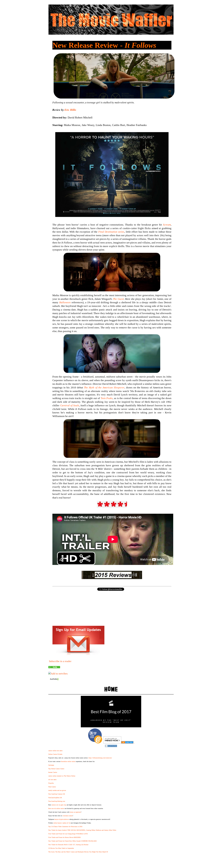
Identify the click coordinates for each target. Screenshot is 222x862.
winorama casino (68, 816)
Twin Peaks (107, 398)
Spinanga (51, 765)
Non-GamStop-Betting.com (56, 801)
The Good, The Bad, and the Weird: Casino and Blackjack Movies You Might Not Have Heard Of (78, 852)
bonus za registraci (75, 812)
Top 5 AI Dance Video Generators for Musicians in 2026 (65, 826)
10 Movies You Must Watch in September (61, 848)
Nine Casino (52, 787)
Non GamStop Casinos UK (56, 794)
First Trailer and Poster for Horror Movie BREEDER (64, 837)
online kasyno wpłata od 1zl (61, 823)
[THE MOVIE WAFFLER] (54, 667)
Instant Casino (52, 772)
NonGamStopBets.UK (55, 797)
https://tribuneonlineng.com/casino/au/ (100, 758)
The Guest (118, 299)
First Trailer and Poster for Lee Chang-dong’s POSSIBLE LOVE (68, 834)
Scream (167, 224)
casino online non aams (55, 750)
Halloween (65, 302)
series (111, 231)
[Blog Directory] (127, 742)
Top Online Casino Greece (56, 769)
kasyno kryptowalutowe (62, 819)
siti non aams (52, 779)
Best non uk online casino (56, 808)
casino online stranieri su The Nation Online (61, 776)
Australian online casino (68, 761)
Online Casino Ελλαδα (55, 754)
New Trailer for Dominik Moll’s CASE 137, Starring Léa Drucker (68, 844)
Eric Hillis (70, 110)
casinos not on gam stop (58, 805)
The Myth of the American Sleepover (104, 387)
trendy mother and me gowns (57, 790)
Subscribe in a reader (60, 661)
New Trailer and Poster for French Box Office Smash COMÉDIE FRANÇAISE (72, 841)
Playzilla (51, 783)
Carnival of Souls (69, 405)
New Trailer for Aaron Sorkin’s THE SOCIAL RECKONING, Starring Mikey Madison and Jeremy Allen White (82, 830)
